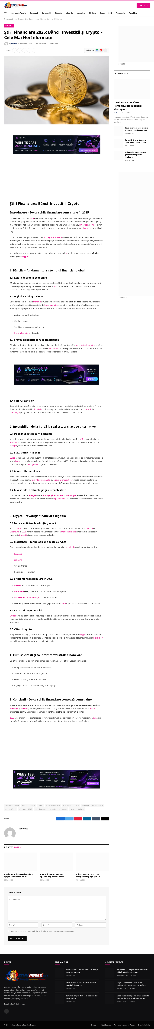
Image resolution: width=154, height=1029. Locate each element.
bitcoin (32, 805)
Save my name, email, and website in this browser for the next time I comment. (42, 931)
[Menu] (5, 13)
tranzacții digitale (77, 809)
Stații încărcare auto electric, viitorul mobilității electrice (136, 129)
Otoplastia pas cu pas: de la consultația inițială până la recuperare (132, 971)
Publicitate (143, 5)
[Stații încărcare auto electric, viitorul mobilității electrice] (118, 131)
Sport (102, 13)
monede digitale (68, 531)
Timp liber (133, 13)
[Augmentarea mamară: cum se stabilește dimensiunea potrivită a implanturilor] (109, 986)
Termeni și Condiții (120, 1025)
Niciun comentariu (41, 43)
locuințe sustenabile (41, 480)
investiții (83, 224)
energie (32, 495)
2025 (31, 218)
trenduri (37, 301)
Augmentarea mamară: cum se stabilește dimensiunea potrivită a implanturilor (130, 984)
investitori (87, 228)
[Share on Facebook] (14, 50)
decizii (92, 708)
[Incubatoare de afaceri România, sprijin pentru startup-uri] (20, 862)
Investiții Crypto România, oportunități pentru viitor (52, 875)
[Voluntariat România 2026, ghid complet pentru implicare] (118, 155)
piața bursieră (97, 805)
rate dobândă (10, 809)
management (33, 464)
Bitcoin (90, 528)
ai (66, 253)
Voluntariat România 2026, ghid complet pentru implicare (136, 154)
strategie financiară (53, 237)
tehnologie (15, 412)
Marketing (81, 13)
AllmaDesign (30, 1025)
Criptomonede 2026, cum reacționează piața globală (88, 875)
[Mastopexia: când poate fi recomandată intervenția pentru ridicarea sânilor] (109, 999)
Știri (110, 13)
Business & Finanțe (18, 13)
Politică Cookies (105, 1025)
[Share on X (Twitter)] (19, 50)
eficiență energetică (63, 480)
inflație (76, 805)
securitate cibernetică (86, 345)
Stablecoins (19, 597)
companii (87, 409)
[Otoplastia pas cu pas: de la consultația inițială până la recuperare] (109, 973)
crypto (93, 224)
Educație (58, 13)
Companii (34, 13)
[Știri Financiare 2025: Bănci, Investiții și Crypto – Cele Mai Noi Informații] (56, 90)
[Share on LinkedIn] (29, 50)
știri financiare (40, 809)
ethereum (67, 805)
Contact (93, 1025)
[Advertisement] (57, 179)
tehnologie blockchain (58, 809)
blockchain (39, 409)
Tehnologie (120, 13)
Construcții (46, 13)
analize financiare (12, 805)
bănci (24, 805)
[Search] (149, 13)
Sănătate (92, 13)
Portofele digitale (22, 333)
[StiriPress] (15, 5)
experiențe (53, 348)
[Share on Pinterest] (24, 50)
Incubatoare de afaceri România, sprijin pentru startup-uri (19, 875)
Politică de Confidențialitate (140, 1025)
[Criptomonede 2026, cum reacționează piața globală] (92, 862)
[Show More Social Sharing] (34, 50)
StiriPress (14, 43)
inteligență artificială (53, 495)
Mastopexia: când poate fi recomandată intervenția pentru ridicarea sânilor (133, 997)
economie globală (53, 805)
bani (95, 718)
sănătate (18, 560)
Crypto (13, 615)
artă (64, 603)
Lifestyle (69, 13)
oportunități (59, 498)
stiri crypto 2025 (25, 809)
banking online (51, 305)
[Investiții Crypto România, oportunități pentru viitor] (56, 862)
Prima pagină (8, 19)
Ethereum (14, 531)
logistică (18, 554)
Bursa (12, 458)
